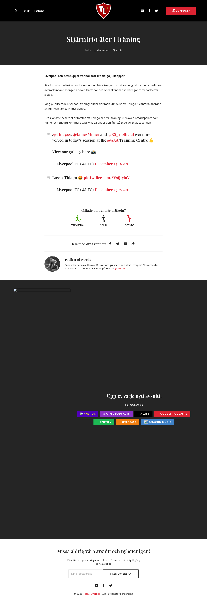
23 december (102, 50)
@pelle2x (120, 268)
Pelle (88, 50)
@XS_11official (121, 134)
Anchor (89, 413)
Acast (145, 413)
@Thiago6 (62, 134)
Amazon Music (159, 421)
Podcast (39, 10)
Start (27, 10)
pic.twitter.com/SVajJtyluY (107, 177)
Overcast (129, 421)
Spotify (105, 421)
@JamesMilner (86, 134)
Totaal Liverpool (92, 593)
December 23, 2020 (111, 163)
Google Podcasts (173, 413)
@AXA (113, 140)
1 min (119, 50)
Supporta (183, 10)
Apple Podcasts (117, 413)
